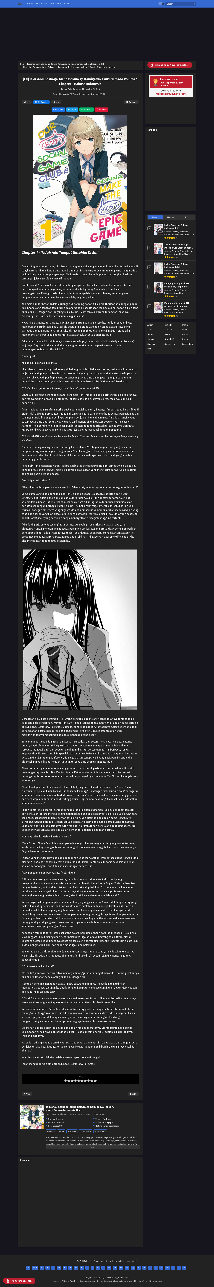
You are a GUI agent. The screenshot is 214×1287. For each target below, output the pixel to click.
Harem (189, 251)
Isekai (167, 334)
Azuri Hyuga (107, 1122)
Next (55, 102)
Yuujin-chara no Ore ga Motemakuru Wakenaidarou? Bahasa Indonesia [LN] (179, 247)
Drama (183, 251)
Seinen (185, 339)
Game (61, 1131)
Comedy (51, 1131)
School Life (85, 1131)
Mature (185, 334)
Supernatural (187, 344)
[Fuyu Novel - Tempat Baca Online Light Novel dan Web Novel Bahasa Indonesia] (20, 4)
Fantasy (168, 329)
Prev (27, 102)
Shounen (179, 234)
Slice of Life (100, 1131)
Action (150, 325)
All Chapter (42, 102)
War (149, 349)
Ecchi (149, 329)
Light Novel (106, 1119)
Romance (72, 1131)
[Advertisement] (107, 34)
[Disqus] (80, 1205)
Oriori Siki (60, 1122)
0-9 (35, 1267)
